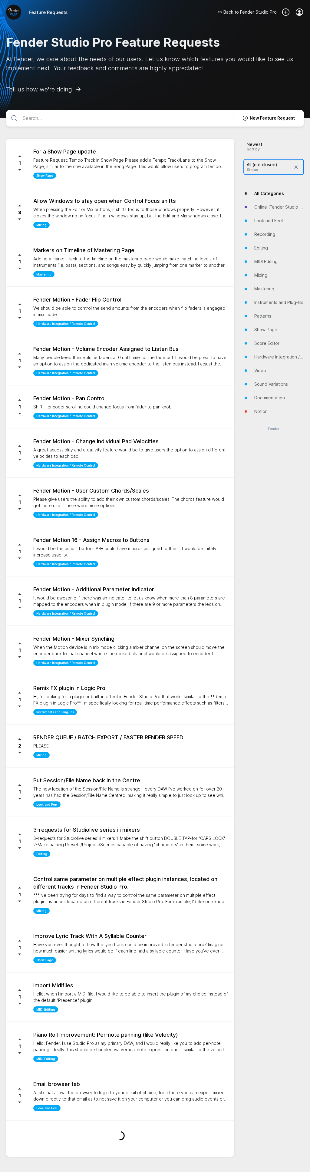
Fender (273, 429)
